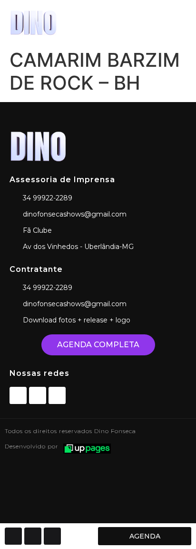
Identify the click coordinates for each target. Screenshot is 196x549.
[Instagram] (37, 395)
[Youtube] (57, 395)
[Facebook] (18, 395)
